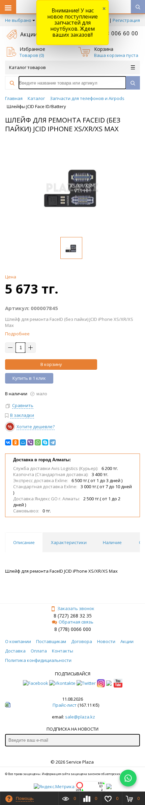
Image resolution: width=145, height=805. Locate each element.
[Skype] (45, 442)
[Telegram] (53, 442)
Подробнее (17, 334)
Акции (28, 34)
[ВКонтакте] (8, 442)
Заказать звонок (75, 608)
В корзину (51, 364)
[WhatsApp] (38, 442)
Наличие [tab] (112, 542)
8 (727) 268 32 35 (73, 615)
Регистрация (126, 20)
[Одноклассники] (15, 442)
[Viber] (30, 442)
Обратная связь (76, 622)
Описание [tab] (24, 542)
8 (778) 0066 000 (72, 629)
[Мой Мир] (23, 442)
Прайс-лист (65, 705)
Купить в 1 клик (29, 378)
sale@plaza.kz (80, 717)
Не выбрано (18, 20)
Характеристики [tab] (69, 542)
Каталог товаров (27, 67)
